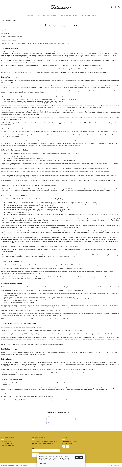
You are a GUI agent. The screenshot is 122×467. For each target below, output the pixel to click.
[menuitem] (30, 16)
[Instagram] (67, 446)
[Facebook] (63, 446)
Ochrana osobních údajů (8, 445)
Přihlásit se (50, 422)
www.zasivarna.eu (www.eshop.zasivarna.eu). (61, 43)
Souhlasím (79, 457)
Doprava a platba (6, 441)
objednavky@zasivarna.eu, (53, 400)
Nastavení (43, 463)
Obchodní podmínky (7, 443)
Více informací (68, 460)
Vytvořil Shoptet (117, 465)
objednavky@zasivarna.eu (69, 441)
